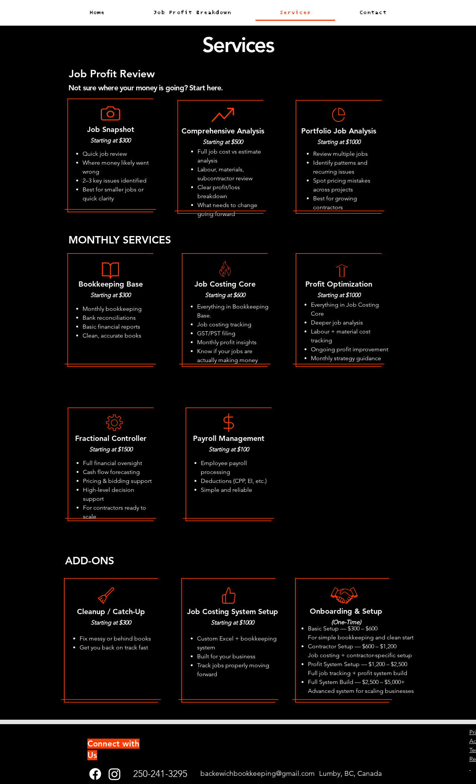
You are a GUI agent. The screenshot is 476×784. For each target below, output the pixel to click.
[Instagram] (114, 774)
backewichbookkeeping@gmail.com (257, 773)
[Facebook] (95, 774)
